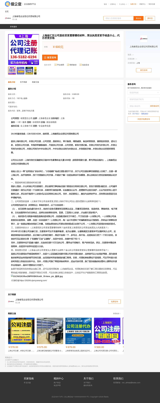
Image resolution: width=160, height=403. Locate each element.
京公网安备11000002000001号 (76, 396)
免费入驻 (133, 4)
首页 (105, 4)
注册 (153, 4)
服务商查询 (88, 385)
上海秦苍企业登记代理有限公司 (26, 16)
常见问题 (27, 382)
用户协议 (57, 382)
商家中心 (143, 4)
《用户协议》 (135, 113)
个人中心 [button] (122, 4)
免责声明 (57, 385)
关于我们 (87, 382)
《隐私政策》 (144, 113)
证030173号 (58, 396)
